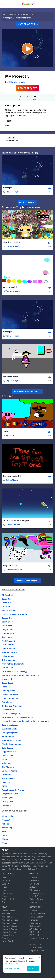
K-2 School (34, 932)
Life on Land (7, 667)
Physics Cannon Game (11, 744)
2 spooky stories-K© (12, 476)
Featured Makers (36, 893)
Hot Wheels (7, 625)
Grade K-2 (6, 599)
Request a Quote (36, 950)
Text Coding (7, 827)
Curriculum (34, 880)
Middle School (35, 923)
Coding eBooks (8, 899)
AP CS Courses (35, 929)
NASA (4, 759)
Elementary (34, 920)
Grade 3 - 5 (6, 602)
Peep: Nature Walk (10, 794)
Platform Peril (8, 709)
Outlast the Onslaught (11, 706)
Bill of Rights (7, 797)
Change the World (10, 694)
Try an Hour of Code (13, 589)
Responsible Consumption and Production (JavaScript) (26, 721)
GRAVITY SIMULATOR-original (16, 520)
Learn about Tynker (28, 24)
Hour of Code (8, 941)
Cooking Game (8, 690)
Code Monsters (8, 648)
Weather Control (9, 652)
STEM (4, 786)
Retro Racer (7, 702)
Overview (33, 877)
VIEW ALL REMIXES (27, 203)
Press (4, 887)
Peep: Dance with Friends (13, 790)
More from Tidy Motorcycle (27, 391)
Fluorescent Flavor (14, 569)
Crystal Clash (7, 755)
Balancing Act (8, 656)
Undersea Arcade (9, 771)
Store (4, 902)
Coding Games (8, 910)
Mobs (4, 843)
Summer (33, 902)
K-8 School (34, 935)
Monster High (8, 679)
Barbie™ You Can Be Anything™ (15, 614)
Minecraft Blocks (9, 926)
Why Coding (34, 890)
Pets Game (6, 687)
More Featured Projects (28, 580)
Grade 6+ (6, 606)
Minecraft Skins (8, 916)
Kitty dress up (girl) (11, 242)
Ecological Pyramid (10, 732)
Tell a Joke (6, 763)
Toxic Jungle (7, 637)
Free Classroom (36, 916)
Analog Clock (7, 801)
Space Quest (7, 683)
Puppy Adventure (9, 752)
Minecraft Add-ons (10, 929)
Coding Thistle (12, 480)
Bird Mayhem (8, 767)
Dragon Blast (7, 618)
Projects (26, 14)
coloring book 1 (10, 287)
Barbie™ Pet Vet (9, 610)
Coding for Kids (12, 14)
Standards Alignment (38, 938)
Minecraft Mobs (9, 923)
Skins (4, 831)
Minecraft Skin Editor (11, 920)
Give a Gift (34, 883)
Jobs (4, 890)
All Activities (7, 595)
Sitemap (5, 896)
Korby (5, 431)
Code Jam (6, 938)
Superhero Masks (9, 729)
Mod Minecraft (8, 641)
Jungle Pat (10, 435)
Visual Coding (8, 816)
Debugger (6, 782)
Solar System (7, 748)
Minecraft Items (9, 932)
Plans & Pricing (36, 896)
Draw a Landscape (10, 725)
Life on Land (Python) (11, 713)
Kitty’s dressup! (10, 565)
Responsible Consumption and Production (20, 675)
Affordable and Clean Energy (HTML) (18, 717)
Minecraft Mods (9, 935)
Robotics (6, 824)
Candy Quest (7, 622)
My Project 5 (8, 187)
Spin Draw (6, 774)
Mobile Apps (7, 893)
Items (4, 835)
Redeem (33, 887)
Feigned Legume (13, 525)
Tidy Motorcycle (17, 82)
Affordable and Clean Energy (14, 671)
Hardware (6, 805)
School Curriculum (37, 913)
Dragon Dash (7, 629)
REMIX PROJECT (27, 88)
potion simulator (10, 376)
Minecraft (6, 820)
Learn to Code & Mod (14, 810)
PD (30, 941)
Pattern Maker (8, 778)
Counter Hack (8, 633)
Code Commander (10, 698)
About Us (6, 880)
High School (34, 926)
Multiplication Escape (11, 740)
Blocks (5, 839)
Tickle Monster (8, 660)
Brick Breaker (8, 645)
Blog (4, 877)
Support (5, 883)
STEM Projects (35, 947)
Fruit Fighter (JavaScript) (13, 664)
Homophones (8, 736)
